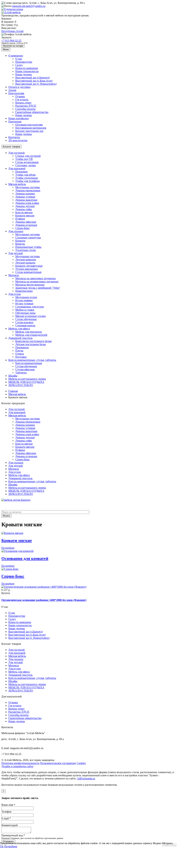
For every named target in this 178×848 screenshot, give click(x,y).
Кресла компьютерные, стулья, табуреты (32, 359)
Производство (23, 61)
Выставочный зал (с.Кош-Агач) (33, 80)
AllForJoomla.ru (86, 778)
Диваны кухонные (26, 224)
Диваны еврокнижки (27, 190)
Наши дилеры (23, 74)
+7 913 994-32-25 (11, 40)
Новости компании (26, 68)
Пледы (19, 350)
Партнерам (14, 121)
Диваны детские (25, 206)
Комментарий (9, 825)
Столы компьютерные (28, 272)
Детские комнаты (25, 259)
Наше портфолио (18, 118)
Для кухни (14, 294)
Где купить (21, 99)
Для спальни (15, 231)
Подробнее (7, 547)
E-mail (6, 818)
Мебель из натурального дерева (27, 378)
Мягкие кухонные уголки (30, 316)
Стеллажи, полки (25, 165)
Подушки (21, 356)
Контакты (14, 137)
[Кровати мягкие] (12, 533)
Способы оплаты (25, 108)
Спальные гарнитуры (28, 237)
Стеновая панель (25, 325)
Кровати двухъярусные (29, 265)
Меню (6, 49)
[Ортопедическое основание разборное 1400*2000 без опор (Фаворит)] (43, 586)
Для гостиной (16, 152)
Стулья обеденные (26, 366)
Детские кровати (25, 262)
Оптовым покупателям (29, 124)
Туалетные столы (25, 250)
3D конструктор (17, 140)
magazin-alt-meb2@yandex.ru (28, 6)
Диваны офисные (25, 221)
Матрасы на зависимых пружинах (35, 278)
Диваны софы (23, 209)
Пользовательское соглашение (58, 763)
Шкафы (12, 375)
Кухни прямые (24, 300)
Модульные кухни (26, 297)
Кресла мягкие (24, 212)
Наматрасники (24, 290)
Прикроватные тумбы (28, 246)
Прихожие (21, 171)
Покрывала (22, 347)
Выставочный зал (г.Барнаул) (32, 77)
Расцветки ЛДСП (25, 105)
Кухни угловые (24, 303)
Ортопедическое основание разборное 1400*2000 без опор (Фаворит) (43, 600)
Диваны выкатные (26, 199)
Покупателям (16, 93)
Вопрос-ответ (23, 102)
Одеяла (19, 353)
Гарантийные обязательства (31, 112)
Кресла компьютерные (28, 363)
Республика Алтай (12, 31)
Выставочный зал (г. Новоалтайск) (35, 83)
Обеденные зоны (25, 312)
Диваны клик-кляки (27, 202)
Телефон (6, 811)
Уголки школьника (26, 268)
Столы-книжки (24, 322)
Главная (13, 391)
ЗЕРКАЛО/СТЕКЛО (20, 385)
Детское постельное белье (30, 344)
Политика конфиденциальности (20, 763)
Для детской (15, 253)
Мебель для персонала (28, 331)
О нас (18, 58)
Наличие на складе (13, 45)
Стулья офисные (25, 369)
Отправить (8, 841)
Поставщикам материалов (30, 127)
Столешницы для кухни (29, 306)
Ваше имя (8, 804)
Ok (1, 846)
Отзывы (20, 96)
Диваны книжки (25, 193)
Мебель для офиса (19, 328)
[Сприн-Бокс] (10, 568)
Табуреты (21, 372)
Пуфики (20, 218)
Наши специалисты (27, 71)
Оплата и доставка (19, 86)
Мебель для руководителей (31, 334)
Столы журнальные (27, 162)
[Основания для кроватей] (17, 551)
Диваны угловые (25, 196)
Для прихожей (16, 168)
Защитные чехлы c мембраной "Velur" (37, 287)
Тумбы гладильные (26, 177)
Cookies (81, 763)
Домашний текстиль (20, 338)
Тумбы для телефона (27, 181)
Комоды (20, 243)
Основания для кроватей (24, 558)
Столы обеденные (26, 319)
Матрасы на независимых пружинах (37, 281)
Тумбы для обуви (25, 174)
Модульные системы (27, 187)
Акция (12, 90)
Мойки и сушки (24, 309)
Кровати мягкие (24, 215)
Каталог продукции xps (29, 130)
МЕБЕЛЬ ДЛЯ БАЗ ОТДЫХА (26, 381)
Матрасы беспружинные (29, 284)
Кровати (20, 240)
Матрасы (13, 275)
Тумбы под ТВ (24, 159)
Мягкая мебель (17, 184)
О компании (15, 55)
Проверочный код (13, 835)
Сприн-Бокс (22, 228)
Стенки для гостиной (28, 155)
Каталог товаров (11, 146)
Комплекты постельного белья (33, 341)
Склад (19, 64)
